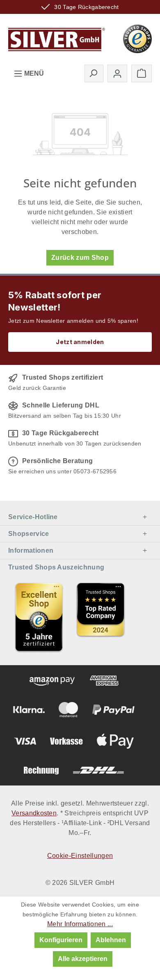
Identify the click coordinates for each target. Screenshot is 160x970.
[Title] (39, 617)
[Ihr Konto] (117, 73)
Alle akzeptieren (82, 958)
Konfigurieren (60, 939)
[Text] (100, 617)
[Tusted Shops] (137, 38)
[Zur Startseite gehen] (56, 38)
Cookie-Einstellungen (80, 855)
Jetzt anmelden (80, 341)
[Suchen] (94, 73)
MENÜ (33, 73)
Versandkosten (34, 813)
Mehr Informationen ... (80, 923)
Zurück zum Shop (80, 257)
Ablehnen (111, 939)
